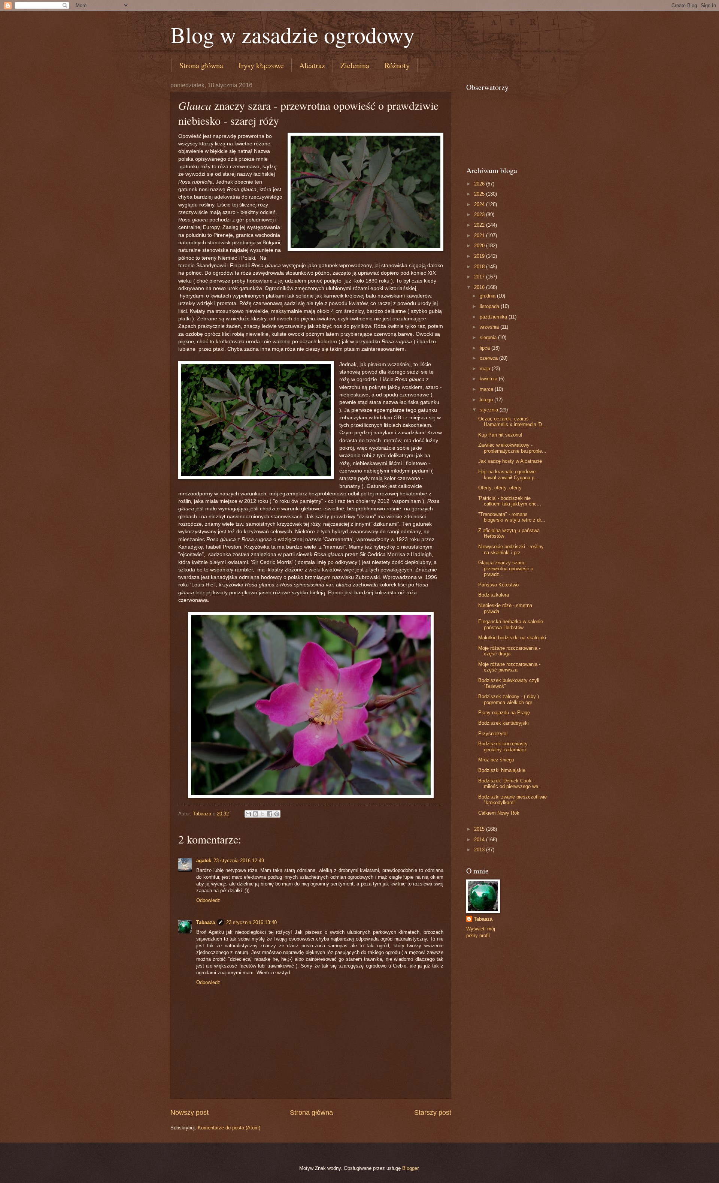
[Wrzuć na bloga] (255, 814)
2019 (480, 256)
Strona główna (201, 65)
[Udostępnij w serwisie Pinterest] (276, 814)
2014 (480, 839)
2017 (480, 277)
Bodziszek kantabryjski (503, 723)
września (490, 327)
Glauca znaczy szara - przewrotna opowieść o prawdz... (505, 568)
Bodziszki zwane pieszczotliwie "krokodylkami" (512, 799)
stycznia (490, 410)
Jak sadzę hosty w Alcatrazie (510, 461)
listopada (490, 306)
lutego (487, 399)
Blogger (410, 1168)
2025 (480, 194)
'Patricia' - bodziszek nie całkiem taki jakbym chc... (509, 501)
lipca (485, 348)
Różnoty (397, 65)
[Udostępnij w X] (262, 814)
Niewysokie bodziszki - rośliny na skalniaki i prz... (511, 549)
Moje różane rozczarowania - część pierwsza (509, 667)
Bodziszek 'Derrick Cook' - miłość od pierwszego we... (510, 783)
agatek (203, 860)
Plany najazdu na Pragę (504, 712)
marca (487, 389)
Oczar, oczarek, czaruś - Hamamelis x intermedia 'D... (512, 421)
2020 (480, 245)
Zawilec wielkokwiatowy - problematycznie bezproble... (512, 447)
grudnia (488, 296)
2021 (480, 235)
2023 (480, 214)
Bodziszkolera (493, 595)
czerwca (489, 358)
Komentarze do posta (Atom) (229, 1128)
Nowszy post (189, 1112)
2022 (480, 225)
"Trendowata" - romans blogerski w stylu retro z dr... (511, 517)
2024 (480, 204)
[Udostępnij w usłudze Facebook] (269, 814)
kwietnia (489, 378)
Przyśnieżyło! (493, 733)
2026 (480, 184)
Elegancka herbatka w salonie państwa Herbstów (510, 624)
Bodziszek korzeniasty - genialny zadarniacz (504, 746)
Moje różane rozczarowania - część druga (509, 651)
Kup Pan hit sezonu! (500, 435)
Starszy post (432, 1112)
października (494, 317)
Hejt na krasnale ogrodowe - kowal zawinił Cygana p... (508, 474)
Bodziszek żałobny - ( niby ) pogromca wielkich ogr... (508, 699)
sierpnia (489, 337)
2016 (480, 287)
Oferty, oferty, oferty (500, 488)
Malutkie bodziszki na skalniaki (512, 637)
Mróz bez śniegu (496, 760)
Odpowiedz (208, 900)
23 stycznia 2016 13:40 (251, 922)
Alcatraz (312, 65)
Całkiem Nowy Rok (498, 813)
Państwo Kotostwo (498, 585)
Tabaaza (205, 922)
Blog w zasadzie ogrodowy (292, 34)
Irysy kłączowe (261, 65)
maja (486, 368)
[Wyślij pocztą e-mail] (248, 814)
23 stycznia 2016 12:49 (238, 860)
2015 (480, 829)
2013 (480, 849)
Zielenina (354, 65)
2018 (480, 266)
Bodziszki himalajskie (501, 770)
